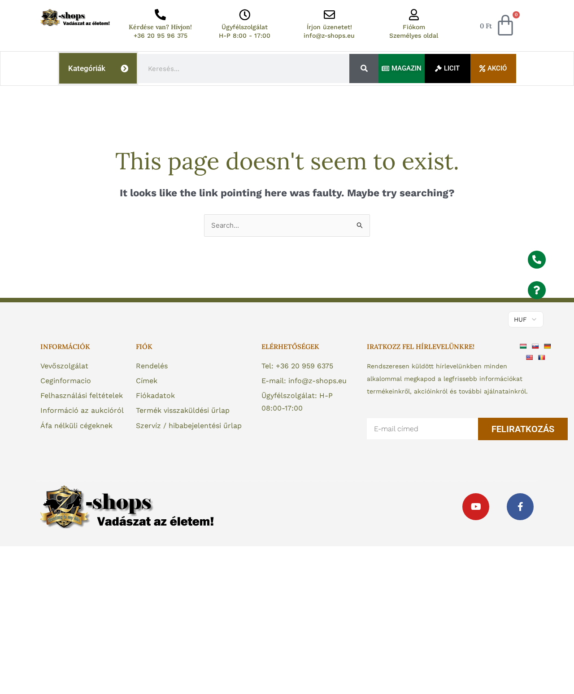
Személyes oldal (413, 35)
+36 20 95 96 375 (160, 35)
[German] (548, 345)
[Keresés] (363, 68)
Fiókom (414, 27)
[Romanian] (543, 357)
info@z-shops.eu (329, 35)
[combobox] (244, 68)
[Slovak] (536, 345)
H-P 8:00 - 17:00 (244, 35)
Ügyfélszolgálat (245, 27)
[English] (530, 357)
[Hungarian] (524, 345)
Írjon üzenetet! (329, 27)
